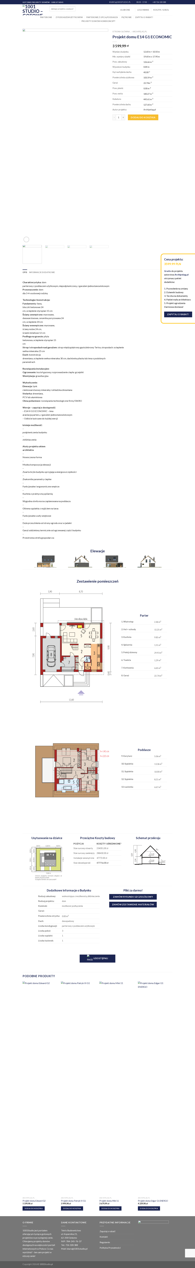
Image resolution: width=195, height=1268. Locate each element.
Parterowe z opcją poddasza (102, 17)
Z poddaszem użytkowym (69, 17)
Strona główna (121, 31)
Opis (25, 272)
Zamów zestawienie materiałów (133, 904)
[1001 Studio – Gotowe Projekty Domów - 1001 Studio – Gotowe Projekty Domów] (34, 9)
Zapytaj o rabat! (144, 17)
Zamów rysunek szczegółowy (133, 896)
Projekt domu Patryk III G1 (73, 1201)
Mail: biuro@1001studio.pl (74, 1248)
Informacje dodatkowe (42, 272)
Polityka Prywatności (110, 1247)
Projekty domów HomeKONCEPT (98, 21)
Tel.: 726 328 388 (69, 1245)
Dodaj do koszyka (143, 117)
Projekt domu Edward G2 (34, 1201)
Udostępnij (100, 958)
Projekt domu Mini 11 (109, 1201)
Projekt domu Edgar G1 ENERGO (153, 1201)
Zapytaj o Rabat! (178, 314)
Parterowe (46, 17)
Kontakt (104, 1236)
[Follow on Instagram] (171, 2)
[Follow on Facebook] (168, 2)
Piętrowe (126, 17)
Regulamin (105, 1242)
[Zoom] (26, 239)
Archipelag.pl (139, 31)
